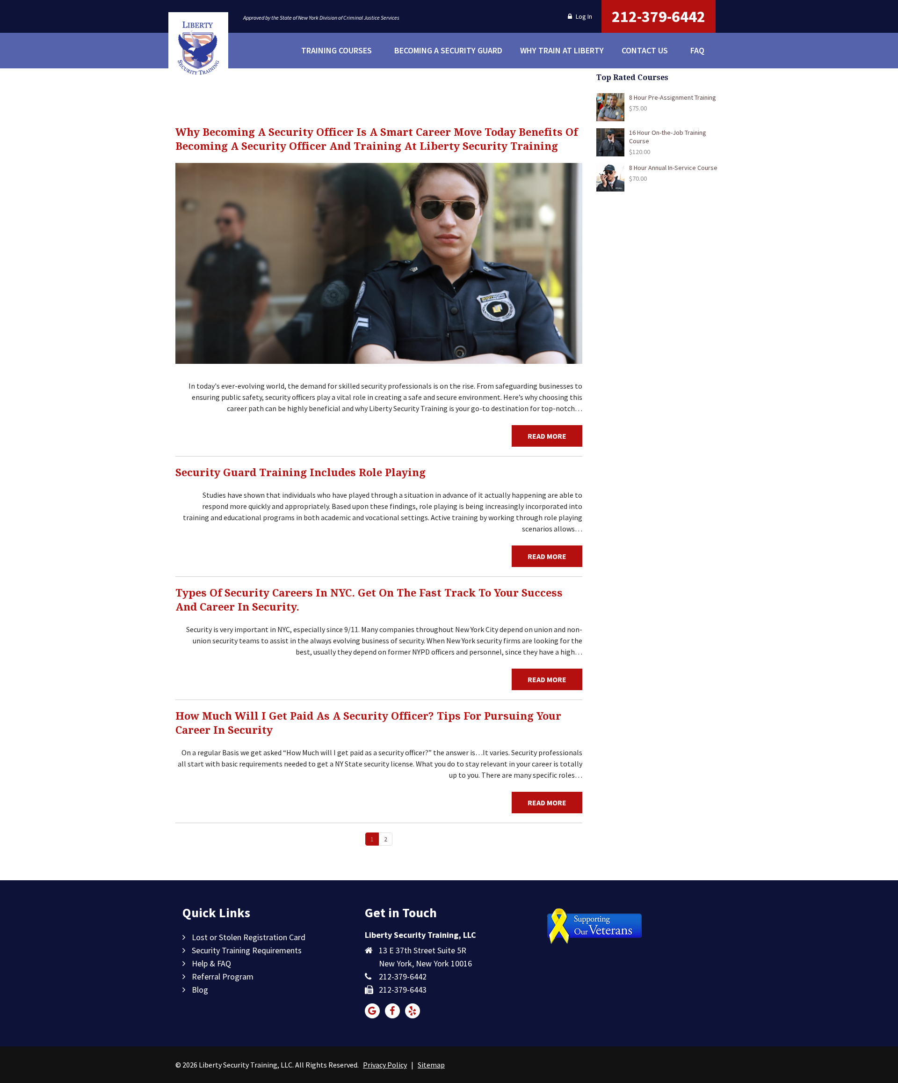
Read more (547, 436)
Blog (200, 989)
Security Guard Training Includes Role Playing (300, 473)
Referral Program (222, 976)
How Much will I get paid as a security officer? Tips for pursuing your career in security (368, 723)
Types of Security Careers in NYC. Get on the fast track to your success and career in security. (369, 600)
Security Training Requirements (247, 950)
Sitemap (431, 1064)
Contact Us (645, 50)
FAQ (697, 50)
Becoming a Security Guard (442, 51)
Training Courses (336, 50)
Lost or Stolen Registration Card (248, 937)
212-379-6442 (658, 16)
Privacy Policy (385, 1064)
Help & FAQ (211, 963)
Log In (583, 16)
